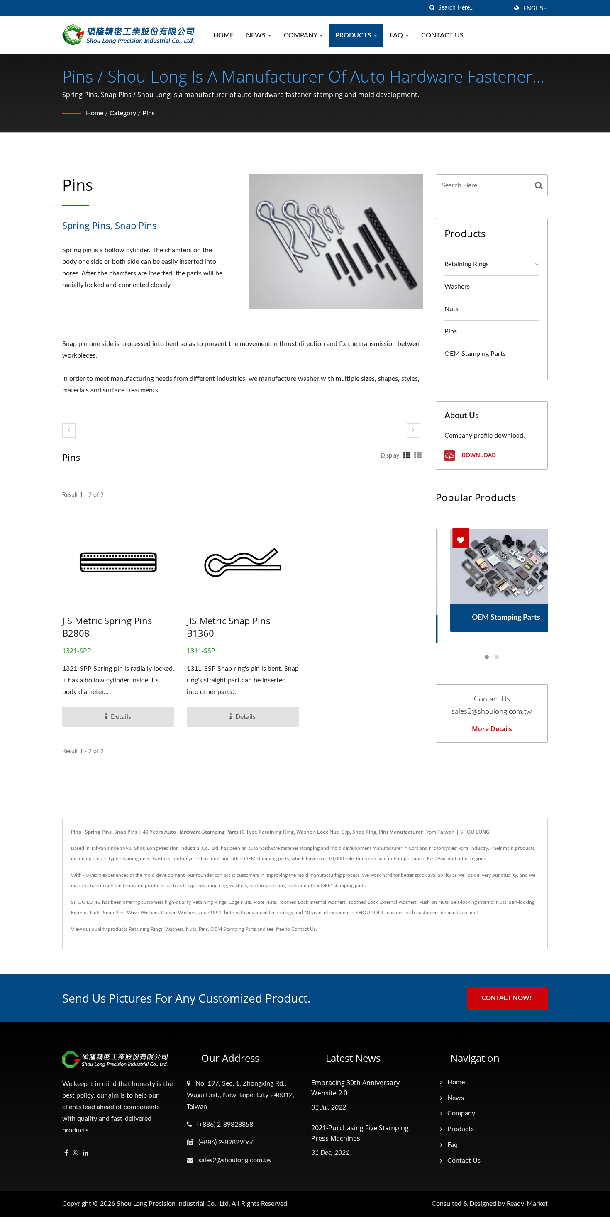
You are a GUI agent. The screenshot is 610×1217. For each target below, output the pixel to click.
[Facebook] (66, 1153)
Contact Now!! (507, 998)
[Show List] (417, 455)
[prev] (69, 430)
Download (478, 455)
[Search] (539, 186)
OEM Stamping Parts (475, 353)
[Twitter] (75, 1153)
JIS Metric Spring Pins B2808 (107, 626)
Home (223, 35)
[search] (432, 8)
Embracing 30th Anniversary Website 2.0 (355, 1088)
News (256, 35)
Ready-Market (527, 1203)
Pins (148, 113)
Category (123, 113)
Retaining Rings (466, 264)
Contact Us (442, 35)
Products (354, 35)
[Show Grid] (407, 455)
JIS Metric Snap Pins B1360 (229, 626)
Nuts (451, 309)
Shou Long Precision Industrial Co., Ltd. (173, 1203)
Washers (457, 286)
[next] (413, 430)
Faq (397, 35)
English (535, 9)
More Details (492, 728)
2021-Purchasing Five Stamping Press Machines (360, 1133)
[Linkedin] (85, 1153)
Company (301, 35)
